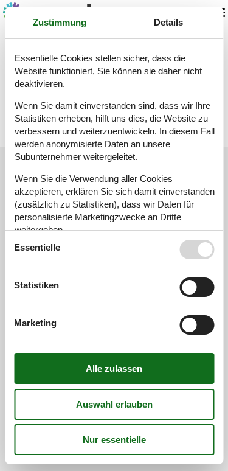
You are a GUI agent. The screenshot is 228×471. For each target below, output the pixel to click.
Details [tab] (168, 22)
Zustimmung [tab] (59, 22)
